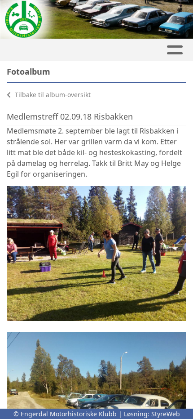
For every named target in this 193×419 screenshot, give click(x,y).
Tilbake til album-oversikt (52, 94)
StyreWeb (165, 414)
